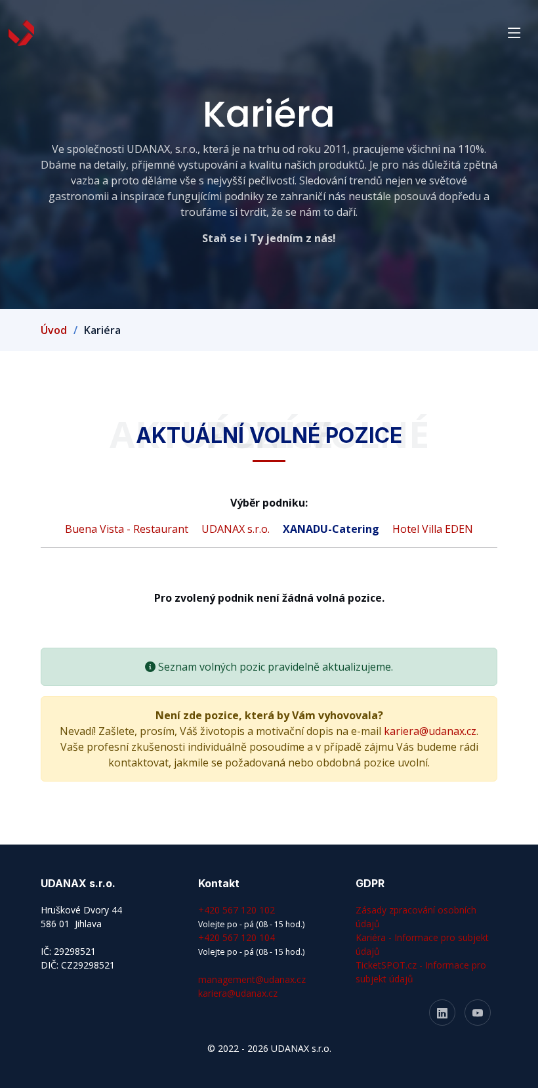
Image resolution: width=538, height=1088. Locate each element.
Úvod (54, 330)
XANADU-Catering (332, 529)
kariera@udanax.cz (430, 731)
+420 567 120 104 (236, 937)
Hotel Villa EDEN (432, 529)
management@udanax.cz (252, 979)
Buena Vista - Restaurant (128, 529)
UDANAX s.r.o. (237, 529)
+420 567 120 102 (236, 910)
